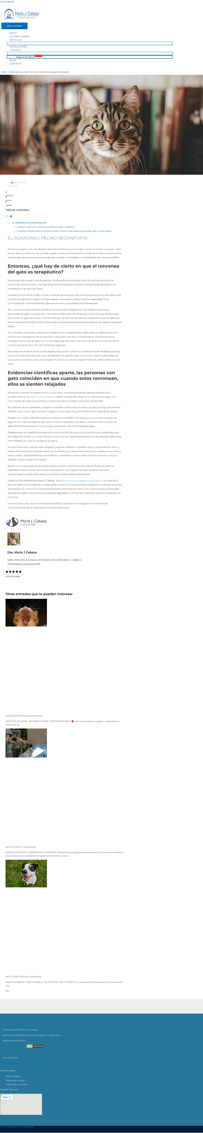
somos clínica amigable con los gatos (81, 480)
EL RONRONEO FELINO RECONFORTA (30, 223)
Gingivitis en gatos (23, 708)
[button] (65, 193)
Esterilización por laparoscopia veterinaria (45, 839)
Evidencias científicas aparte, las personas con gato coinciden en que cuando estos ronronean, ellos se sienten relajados (65, 231)
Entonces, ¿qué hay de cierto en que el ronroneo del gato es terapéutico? (47, 227)
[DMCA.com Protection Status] (35, 1047)
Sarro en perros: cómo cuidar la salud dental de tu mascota (60, 969)
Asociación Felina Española (40, 396)
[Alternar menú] (90, 43)
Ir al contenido (7, 1)
